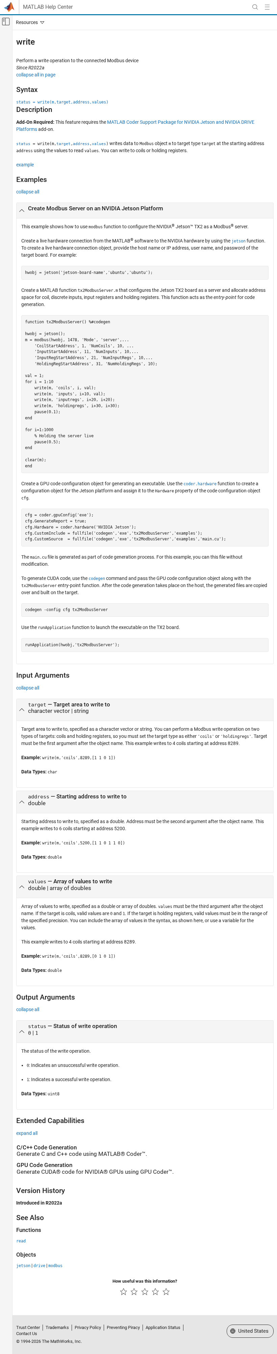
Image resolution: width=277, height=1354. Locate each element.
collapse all (27, 191)
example (25, 164)
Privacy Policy (88, 1327)
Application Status (163, 1327)
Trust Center (28, 1327)
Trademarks (57, 1327)
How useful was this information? (144, 1281)
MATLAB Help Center (48, 7)
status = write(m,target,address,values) (62, 102)
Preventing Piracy (123, 1327)
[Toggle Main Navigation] (267, 7)
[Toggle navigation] (28, 22)
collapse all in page (35, 74)
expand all (26, 1133)
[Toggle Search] (255, 7)
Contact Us (26, 1333)
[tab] (145, 210)
